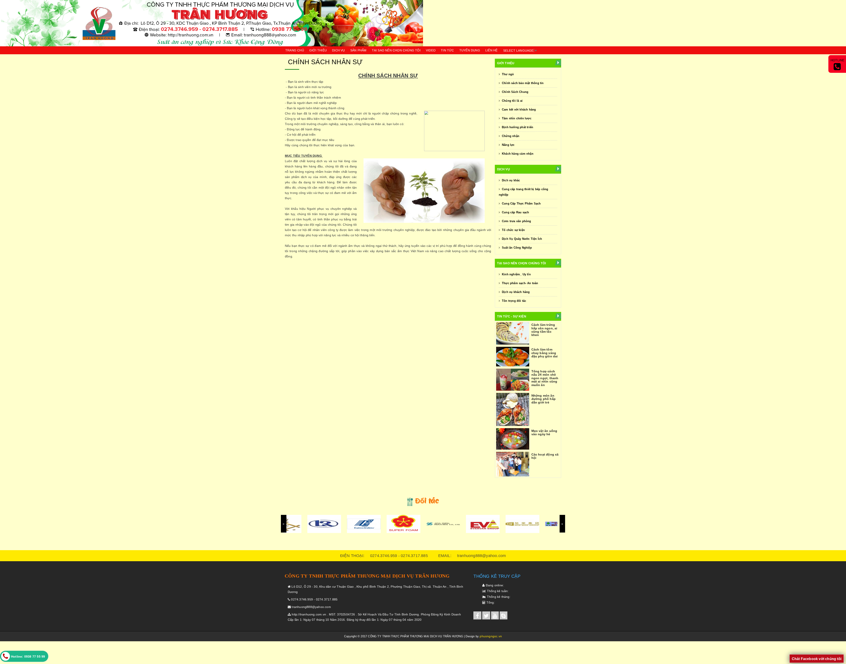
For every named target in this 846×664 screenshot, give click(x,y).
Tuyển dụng (469, 50)
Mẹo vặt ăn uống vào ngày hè (544, 432)
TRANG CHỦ (294, 50)
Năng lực (508, 144)
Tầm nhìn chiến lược (516, 118)
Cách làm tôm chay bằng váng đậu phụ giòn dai (544, 353)
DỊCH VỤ (338, 50)
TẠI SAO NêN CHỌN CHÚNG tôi (396, 50)
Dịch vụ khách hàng (515, 292)
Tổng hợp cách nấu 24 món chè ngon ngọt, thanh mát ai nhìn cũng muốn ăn (544, 378)
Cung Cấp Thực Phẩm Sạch (521, 203)
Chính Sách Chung (514, 92)
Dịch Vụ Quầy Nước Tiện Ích (521, 238)
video (431, 50)
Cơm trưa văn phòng (516, 221)
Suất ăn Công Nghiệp (516, 247)
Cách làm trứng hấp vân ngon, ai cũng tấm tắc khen (544, 330)
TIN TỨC (447, 50)
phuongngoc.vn (491, 636)
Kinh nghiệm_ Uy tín (516, 274)
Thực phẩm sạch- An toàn (519, 283)
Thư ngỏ (507, 74)
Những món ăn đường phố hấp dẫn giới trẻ (543, 399)
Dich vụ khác (510, 180)
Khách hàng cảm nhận (517, 153)
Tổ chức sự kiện (513, 230)
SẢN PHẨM (358, 50)
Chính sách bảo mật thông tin (522, 83)
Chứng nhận (510, 136)
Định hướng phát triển (517, 127)
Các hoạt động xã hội (545, 456)
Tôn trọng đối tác (513, 300)
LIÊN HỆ (491, 50)
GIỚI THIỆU (318, 50)
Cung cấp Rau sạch (515, 212)
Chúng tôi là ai (512, 100)
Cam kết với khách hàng (518, 109)
